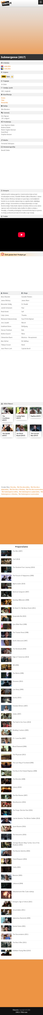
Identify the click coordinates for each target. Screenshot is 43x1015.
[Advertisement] (21, 31)
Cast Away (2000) (18, 689)
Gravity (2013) (17, 698)
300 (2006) (16, 665)
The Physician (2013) (19, 755)
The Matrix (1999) (18, 673)
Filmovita (15, 1010)
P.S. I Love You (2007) (19, 738)
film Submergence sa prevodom (28, 494)
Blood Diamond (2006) (20, 746)
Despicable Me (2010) (19, 616)
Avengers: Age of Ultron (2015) (22, 902)
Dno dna (13, 487)
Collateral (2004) (18, 883)
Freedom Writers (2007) (20, 706)
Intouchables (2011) (19, 910)
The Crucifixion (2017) (5, 418)
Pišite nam (24, 1012)
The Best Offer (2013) (20, 942)
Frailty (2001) (17, 867)
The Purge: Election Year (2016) (23, 810)
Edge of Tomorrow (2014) (21, 657)
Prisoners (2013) (18, 681)
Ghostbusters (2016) (19, 802)
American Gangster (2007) (21, 592)
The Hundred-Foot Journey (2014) (24, 567)
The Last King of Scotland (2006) (23, 763)
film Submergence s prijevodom (29, 492)
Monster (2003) (17, 875)
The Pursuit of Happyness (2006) (23, 576)
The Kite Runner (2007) (20, 795)
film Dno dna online (23, 487)
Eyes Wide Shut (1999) (20, 624)
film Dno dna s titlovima (17, 489)
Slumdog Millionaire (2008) (21, 600)
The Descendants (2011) (20, 934)
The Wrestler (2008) (19, 779)
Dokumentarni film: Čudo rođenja (23, 892)
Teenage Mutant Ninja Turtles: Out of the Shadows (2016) (26, 844)
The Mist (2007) (17, 551)
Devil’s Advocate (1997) (20, 641)
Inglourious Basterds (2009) (21, 918)
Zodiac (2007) (17, 714)
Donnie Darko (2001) (19, 926)
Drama (3, 98)
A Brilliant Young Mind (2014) (22, 951)
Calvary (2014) (17, 787)
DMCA (18, 1012)
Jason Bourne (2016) (19, 826)
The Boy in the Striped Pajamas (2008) (25, 771)
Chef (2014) (16, 559)
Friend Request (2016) (20, 859)
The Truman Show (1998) (20, 632)
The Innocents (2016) (19, 835)
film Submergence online (10, 492)
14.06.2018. (7, 66)
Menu (40, 2)
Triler (2, 100)
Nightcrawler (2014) (19, 584)
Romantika (4, 103)
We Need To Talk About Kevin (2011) (24, 608)
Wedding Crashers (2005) (21, 730)
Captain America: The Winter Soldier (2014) (26, 818)
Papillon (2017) (35, 416)
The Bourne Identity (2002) (21, 851)
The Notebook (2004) (19, 649)
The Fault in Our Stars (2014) (22, 722)
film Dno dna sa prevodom (34, 489)
